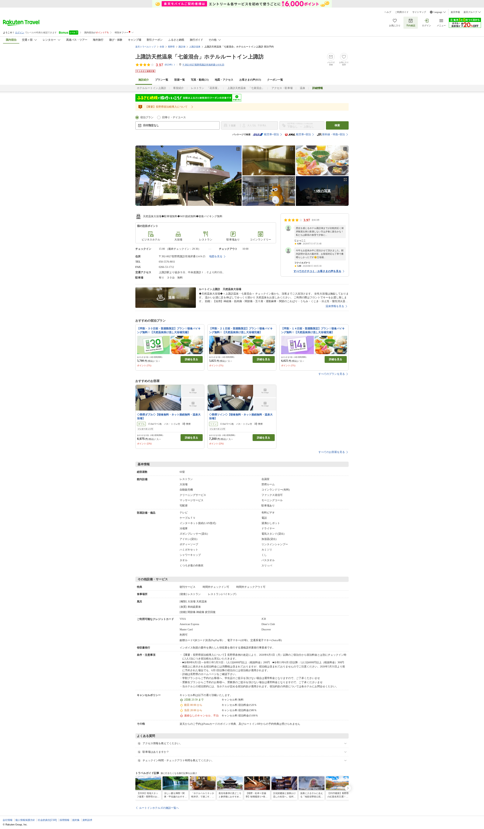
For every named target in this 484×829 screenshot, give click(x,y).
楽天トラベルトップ (145, 46)
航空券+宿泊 (271, 134)
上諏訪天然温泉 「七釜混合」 (245, 88)
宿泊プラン (147, 117)
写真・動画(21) (200, 79)
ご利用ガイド (402, 12)
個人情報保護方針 (25, 820)
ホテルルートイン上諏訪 (151, 88)
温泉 (302, 88)
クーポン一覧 (275, 79)
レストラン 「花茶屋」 (205, 88)
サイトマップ (419, 12)
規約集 (76, 820)
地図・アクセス (224, 79)
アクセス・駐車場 (282, 88)
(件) (168, 65)
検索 (337, 125)
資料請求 (87, 820)
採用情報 (64, 820)
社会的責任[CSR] (47, 820)
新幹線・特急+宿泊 (333, 134)
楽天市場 (455, 12)
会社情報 (7, 820)
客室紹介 (178, 88)
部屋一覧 (179, 79)
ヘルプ (387, 12)
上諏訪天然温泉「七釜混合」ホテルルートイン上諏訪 (199, 57)
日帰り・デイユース (174, 117)
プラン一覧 (161, 79)
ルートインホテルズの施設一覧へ (159, 807)
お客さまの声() (250, 79)
